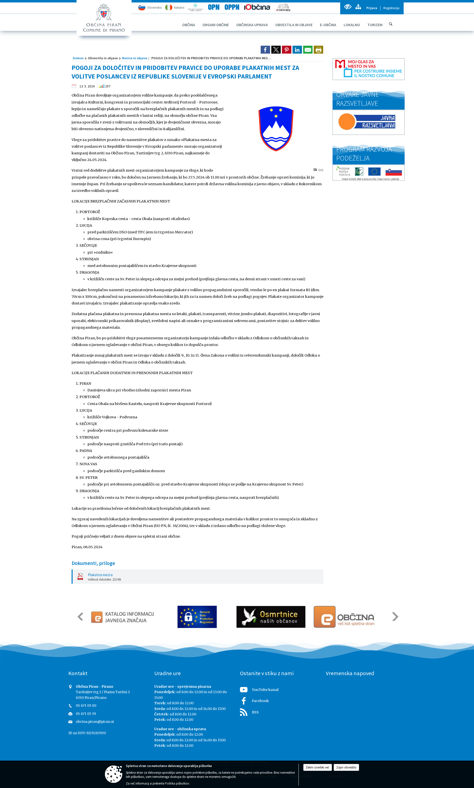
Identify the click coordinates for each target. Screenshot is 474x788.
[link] (265, 50)
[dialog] (318, 50)
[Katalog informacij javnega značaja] (123, 617)
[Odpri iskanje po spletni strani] (391, 24)
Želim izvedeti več (317, 767)
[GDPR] (197, 617)
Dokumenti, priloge (93, 563)
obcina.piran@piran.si (95, 722)
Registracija (391, 8)
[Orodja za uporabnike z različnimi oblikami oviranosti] (348, 7)
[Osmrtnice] (271, 617)
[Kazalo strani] (358, 7)
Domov (78, 58)
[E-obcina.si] (345, 617)
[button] (79, 616)
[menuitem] (188, 25)
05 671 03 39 (86, 714)
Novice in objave (134, 58)
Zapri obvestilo (346, 767)
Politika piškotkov (177, 783)
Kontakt (77, 673)
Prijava (371, 8)
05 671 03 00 (86, 706)
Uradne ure (167, 673)
